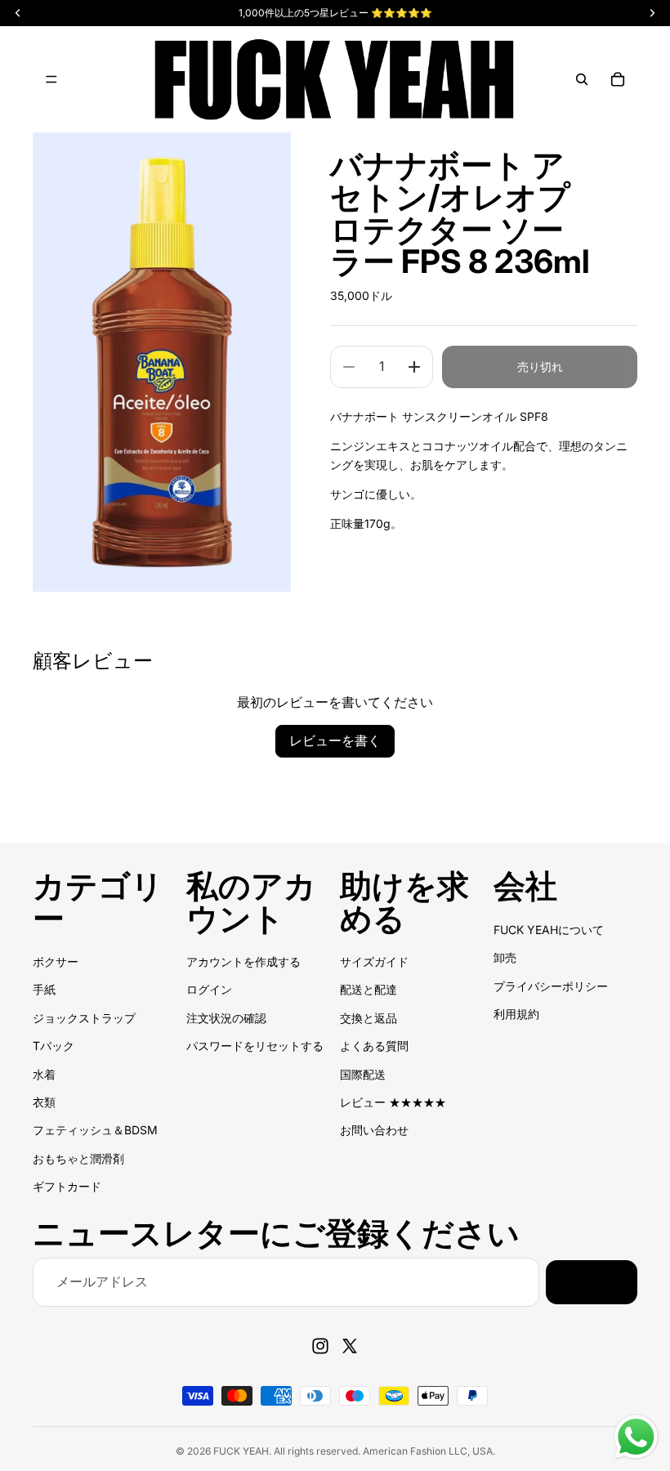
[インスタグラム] (320, 1346)
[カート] (618, 79)
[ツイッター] (350, 1346)
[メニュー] (51, 79)
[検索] (582, 79)
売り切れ (540, 366)
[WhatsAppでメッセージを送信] (636, 1437)
